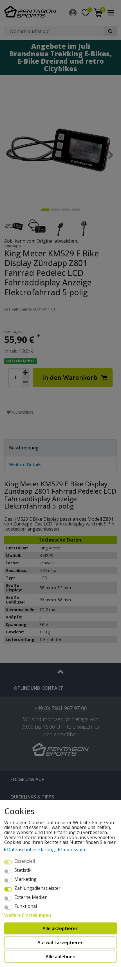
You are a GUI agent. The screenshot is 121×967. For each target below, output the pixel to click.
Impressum (73, 849)
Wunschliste (22, 412)
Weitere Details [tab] (25, 465)
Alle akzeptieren (60, 928)
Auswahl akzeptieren (60, 942)
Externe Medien (31, 897)
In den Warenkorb (69, 377)
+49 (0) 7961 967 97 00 (60, 708)
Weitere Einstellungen (27, 915)
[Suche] (110, 31)
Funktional (25, 906)
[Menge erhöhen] (25, 373)
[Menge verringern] (25, 382)
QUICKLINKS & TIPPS (32, 797)
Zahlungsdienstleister (37, 888)
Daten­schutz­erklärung (31, 849)
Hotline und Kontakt (36, 688)
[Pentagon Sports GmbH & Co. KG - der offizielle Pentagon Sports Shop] (30, 11)
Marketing (25, 879)
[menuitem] (73, 13)
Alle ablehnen (60, 956)
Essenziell (24, 861)
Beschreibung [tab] (24, 448)
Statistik (23, 870)
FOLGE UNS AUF (27, 779)
